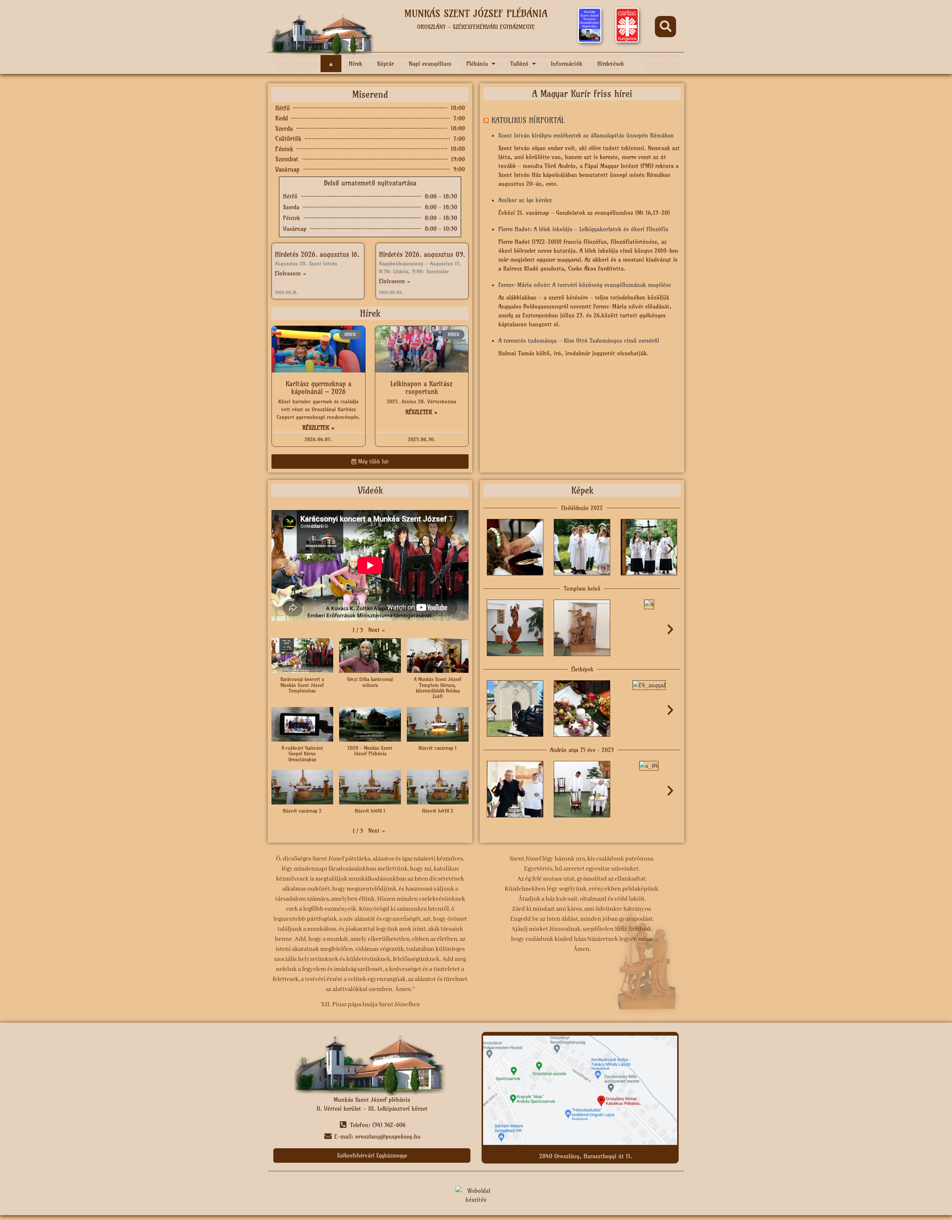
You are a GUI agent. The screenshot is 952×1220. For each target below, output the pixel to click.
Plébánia (477, 63)
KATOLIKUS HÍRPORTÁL (528, 120)
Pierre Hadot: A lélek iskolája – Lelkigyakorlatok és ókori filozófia (583, 229)
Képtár (385, 63)
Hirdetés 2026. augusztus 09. (422, 254)
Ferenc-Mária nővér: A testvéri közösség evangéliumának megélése (584, 284)
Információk (566, 63)
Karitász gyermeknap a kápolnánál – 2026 (318, 388)
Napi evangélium (430, 63)
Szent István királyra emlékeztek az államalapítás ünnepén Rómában (586, 135)
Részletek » (318, 427)
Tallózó (519, 63)
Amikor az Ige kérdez (525, 200)
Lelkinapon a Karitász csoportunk (421, 388)
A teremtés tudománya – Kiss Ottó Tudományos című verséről (578, 340)
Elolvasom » (290, 273)
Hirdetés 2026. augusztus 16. (317, 254)
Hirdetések (610, 63)
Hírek (355, 63)
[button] (665, 26)
